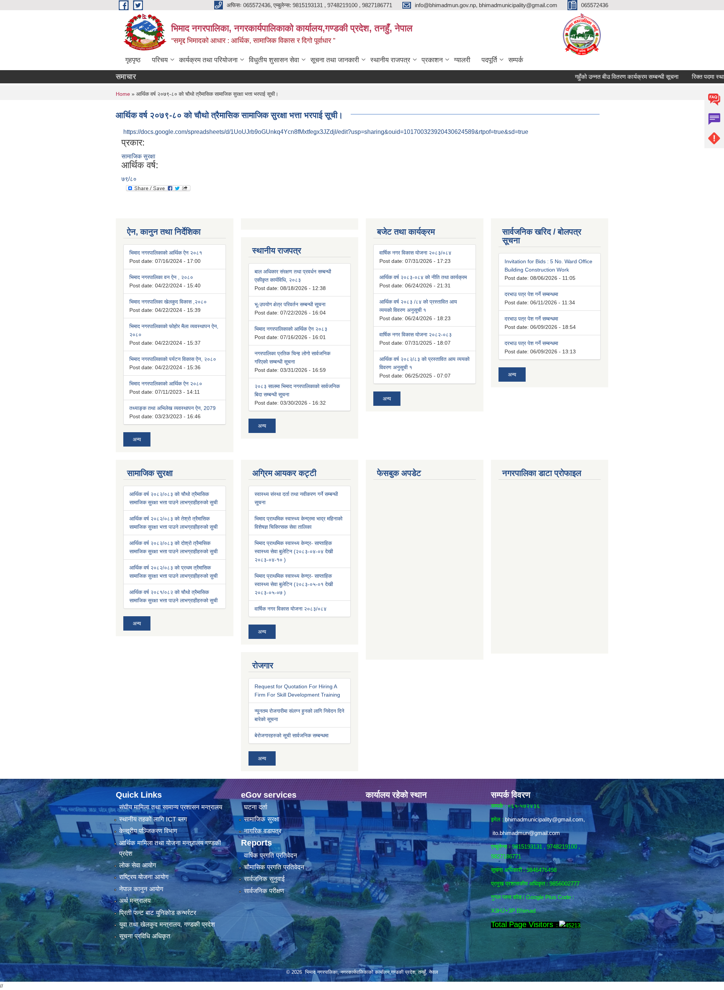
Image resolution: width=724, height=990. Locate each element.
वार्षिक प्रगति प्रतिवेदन (270, 855)
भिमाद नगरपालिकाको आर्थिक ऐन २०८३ (291, 329)
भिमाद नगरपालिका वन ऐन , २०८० (161, 277)
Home (123, 94)
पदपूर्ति (489, 60)
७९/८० (129, 179)
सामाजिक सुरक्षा (138, 156)
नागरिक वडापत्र (262, 831)
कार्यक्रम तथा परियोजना (208, 60)
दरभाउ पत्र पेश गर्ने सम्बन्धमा (531, 294)
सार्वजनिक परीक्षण (264, 891)
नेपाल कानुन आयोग (141, 889)
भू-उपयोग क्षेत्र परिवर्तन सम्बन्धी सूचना (290, 304)
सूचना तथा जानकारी (334, 60)
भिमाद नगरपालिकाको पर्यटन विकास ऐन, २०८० (172, 359)
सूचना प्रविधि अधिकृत (144, 936)
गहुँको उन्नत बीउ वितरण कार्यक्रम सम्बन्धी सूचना (603, 77)
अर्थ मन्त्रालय (134, 900)
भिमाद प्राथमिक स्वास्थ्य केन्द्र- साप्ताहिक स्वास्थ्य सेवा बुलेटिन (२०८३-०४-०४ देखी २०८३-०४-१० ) (294, 551)
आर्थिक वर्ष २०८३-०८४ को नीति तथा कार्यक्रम (423, 277)
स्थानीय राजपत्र (390, 60)
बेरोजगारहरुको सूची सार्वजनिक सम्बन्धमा (291, 735)
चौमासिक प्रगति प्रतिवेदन (274, 867)
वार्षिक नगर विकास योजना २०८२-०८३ (415, 335)
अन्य (137, 439)
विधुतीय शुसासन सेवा (274, 60)
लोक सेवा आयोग (137, 865)
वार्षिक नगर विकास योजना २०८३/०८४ (415, 253)
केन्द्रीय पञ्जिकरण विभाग (148, 831)
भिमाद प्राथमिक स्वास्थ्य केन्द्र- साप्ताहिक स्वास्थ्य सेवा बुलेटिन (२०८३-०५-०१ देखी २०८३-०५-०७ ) (294, 584)
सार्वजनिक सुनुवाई (264, 879)
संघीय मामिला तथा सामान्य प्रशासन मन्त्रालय (170, 807)
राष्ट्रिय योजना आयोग (144, 877)
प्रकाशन (432, 60)
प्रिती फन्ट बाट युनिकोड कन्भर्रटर (157, 912)
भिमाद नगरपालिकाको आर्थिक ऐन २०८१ (165, 253)
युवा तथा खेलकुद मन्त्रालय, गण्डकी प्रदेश (167, 924)
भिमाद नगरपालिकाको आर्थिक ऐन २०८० (165, 384)
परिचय (160, 60)
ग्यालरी (462, 60)
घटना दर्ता (255, 807)
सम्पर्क (515, 60)
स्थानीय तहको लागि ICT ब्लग (153, 819)
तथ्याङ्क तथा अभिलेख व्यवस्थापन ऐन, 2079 (172, 408)
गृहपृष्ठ (133, 60)
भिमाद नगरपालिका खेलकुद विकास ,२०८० (168, 302)
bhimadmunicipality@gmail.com (544, 819)
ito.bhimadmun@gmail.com (526, 833)
